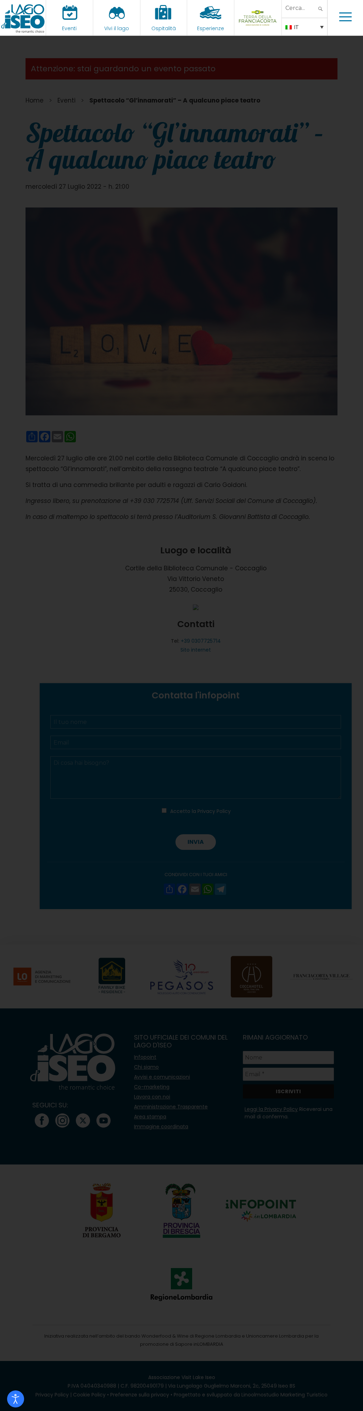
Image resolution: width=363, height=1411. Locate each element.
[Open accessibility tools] (15, 1398)
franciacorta (258, 28)
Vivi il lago (116, 28)
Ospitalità (163, 28)
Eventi (69, 28)
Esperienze (210, 28)
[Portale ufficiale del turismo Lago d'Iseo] (23, 17)
